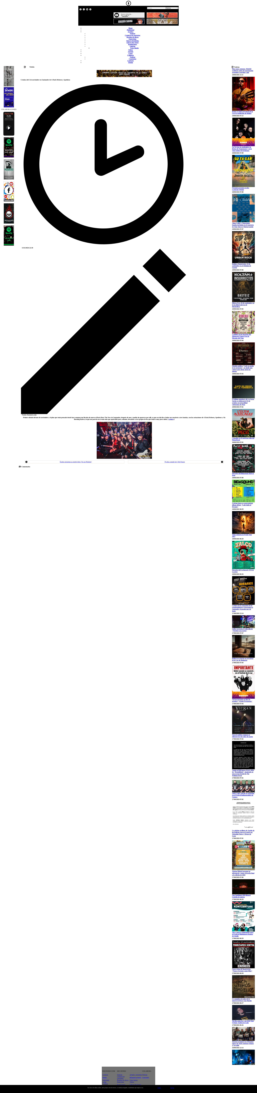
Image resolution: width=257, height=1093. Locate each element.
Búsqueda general (135, 1077)
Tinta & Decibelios (132, 41)
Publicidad (130, 30)
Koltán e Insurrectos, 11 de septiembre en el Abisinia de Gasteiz (241, 265)
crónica (171, 419)
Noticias (132, 33)
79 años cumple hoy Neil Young (174, 462)
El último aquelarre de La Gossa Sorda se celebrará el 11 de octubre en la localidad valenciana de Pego (243, 401)
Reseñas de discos (133, 37)
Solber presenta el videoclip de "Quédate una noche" (242, 630)
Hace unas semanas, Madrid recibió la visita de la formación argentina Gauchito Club (242, 70)
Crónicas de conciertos (132, 35)
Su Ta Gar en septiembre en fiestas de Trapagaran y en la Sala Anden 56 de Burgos (242, 148)
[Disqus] (124, 494)
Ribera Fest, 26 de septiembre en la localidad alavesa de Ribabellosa (243, 305)
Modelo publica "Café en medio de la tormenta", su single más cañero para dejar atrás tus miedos (243, 368)
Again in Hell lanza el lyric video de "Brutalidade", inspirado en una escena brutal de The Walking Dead (243, 772)
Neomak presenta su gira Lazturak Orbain (240, 189)
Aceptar (172, 1087)
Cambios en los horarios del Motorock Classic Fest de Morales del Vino (241, 336)
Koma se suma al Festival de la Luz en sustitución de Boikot (242, 112)
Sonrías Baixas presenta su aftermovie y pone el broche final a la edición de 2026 (243, 873)
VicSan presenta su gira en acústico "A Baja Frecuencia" (242, 700)
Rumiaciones (132, 44)
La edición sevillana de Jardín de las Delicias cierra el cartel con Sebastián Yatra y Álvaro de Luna (243, 833)
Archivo (130, 32)
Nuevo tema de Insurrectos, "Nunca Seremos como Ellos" (242, 970)
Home (130, 28)
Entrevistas (132, 39)
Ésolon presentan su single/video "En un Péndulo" (76, 462)
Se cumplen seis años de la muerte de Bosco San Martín (242, 1000)
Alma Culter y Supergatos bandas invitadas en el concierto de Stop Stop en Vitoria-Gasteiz (243, 225)
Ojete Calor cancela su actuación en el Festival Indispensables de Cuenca (243, 795)
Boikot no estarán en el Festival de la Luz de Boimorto (242, 659)
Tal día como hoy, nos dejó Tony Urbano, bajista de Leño (243, 1022)
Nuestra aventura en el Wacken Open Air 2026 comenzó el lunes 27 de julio (243, 1043)
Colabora (130, 55)
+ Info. (159, 1087)
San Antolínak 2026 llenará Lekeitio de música (241, 896)
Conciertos (132, 59)
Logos (130, 53)
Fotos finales (134, 48)
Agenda (130, 52)
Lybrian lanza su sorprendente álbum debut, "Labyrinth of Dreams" (242, 505)
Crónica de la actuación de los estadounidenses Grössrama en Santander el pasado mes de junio (242, 608)
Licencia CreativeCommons (108, 1084)
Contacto (130, 61)
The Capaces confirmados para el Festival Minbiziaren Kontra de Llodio (242, 934)
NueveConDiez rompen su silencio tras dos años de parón (242, 736)
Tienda (130, 62)
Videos (130, 50)
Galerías (132, 46)
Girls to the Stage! (132, 42)
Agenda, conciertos (136, 1075)
